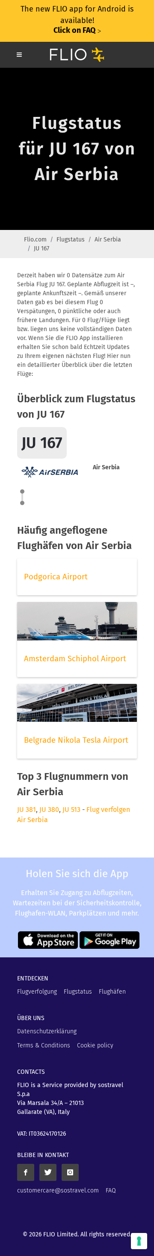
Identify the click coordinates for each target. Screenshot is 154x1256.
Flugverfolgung (37, 991)
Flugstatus (70, 239)
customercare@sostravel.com (58, 1190)
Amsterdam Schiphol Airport (75, 658)
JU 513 (71, 809)
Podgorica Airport (56, 576)
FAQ (111, 1190)
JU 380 (49, 809)
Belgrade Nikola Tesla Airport (76, 740)
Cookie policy (95, 1045)
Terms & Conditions (43, 1045)
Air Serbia (108, 239)
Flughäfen (112, 991)
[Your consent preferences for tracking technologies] (139, 1241)
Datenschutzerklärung (47, 1031)
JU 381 (26, 809)
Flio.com (35, 239)
